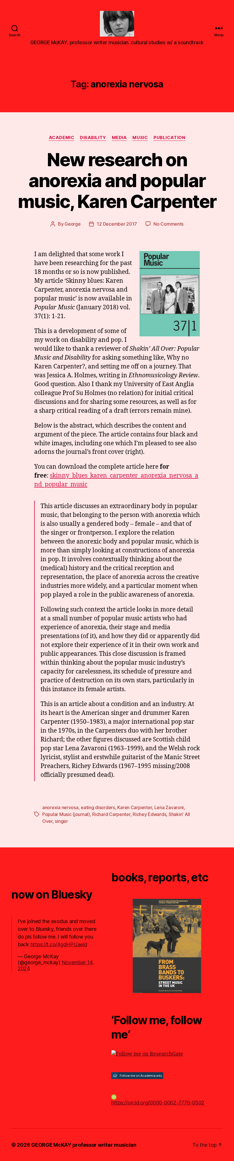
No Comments (168, 224)
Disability (93, 137)
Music (140, 137)
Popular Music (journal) (66, 814)
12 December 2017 (117, 224)
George (72, 224)
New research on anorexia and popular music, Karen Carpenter (117, 180)
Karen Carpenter (134, 807)
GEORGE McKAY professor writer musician (83, 1145)
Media (119, 137)
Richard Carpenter (111, 814)
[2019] (167, 946)
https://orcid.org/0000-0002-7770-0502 (157, 1103)
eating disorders (98, 807)
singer (61, 821)
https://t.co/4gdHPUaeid (59, 944)
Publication (169, 137)
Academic (61, 137)
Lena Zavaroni (169, 807)
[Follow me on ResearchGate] (167, 1054)
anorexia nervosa (60, 807)
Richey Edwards (149, 814)
